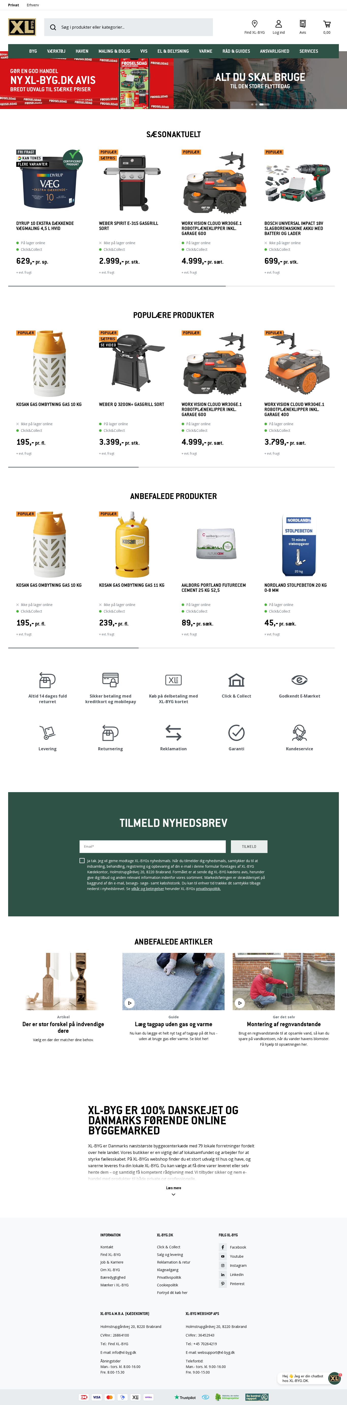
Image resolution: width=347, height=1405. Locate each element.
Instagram (238, 1265)
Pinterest (237, 1283)
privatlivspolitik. (208, 888)
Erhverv (33, 5)
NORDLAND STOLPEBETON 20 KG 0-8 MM (295, 588)
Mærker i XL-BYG (114, 1285)
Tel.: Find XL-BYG (114, 1343)
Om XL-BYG (110, 1270)
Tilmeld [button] (249, 846)
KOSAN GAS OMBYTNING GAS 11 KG (132, 585)
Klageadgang (167, 1270)
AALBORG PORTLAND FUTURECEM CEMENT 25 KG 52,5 (214, 588)
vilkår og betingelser (147, 888)
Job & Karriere (111, 1262)
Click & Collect (168, 1247)
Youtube (237, 1256)
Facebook (238, 1247)
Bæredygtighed (112, 1277)
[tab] (33, 51)
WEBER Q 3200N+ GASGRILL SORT (131, 404)
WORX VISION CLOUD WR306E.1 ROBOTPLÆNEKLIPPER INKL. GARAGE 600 (212, 228)
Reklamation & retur (173, 1262)
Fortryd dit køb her (172, 1292)
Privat (13, 5)
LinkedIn (237, 1274)
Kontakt (106, 1247)
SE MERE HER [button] (63, 1060)
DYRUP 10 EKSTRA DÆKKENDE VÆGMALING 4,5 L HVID (45, 226)
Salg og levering (170, 1254)
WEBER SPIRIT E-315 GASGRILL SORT (128, 226)
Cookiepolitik (167, 1285)
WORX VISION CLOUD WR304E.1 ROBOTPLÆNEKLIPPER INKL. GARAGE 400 (294, 409)
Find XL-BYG (110, 1254)
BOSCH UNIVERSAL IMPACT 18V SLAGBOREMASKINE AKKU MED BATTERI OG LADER (293, 228)
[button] (8, 215)
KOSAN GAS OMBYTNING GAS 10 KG (49, 404)
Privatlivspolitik (169, 1277)
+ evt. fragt (23, 272)
